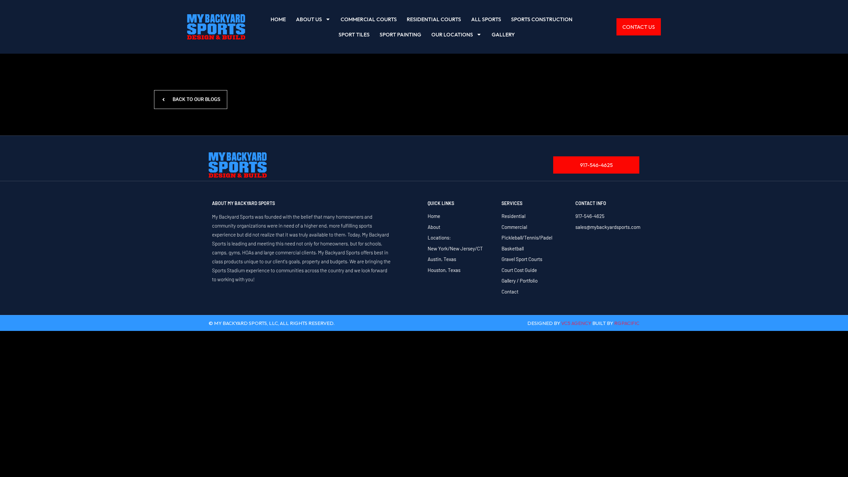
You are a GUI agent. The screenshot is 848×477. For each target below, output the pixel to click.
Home (278, 19)
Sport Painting (400, 34)
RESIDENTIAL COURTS (434, 19)
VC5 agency (576, 323)
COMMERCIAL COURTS (369, 19)
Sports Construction (541, 19)
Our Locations (452, 34)
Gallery (503, 34)
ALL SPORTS (486, 19)
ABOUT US (309, 19)
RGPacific (626, 323)
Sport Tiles (354, 34)
